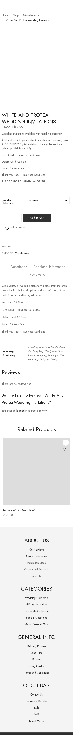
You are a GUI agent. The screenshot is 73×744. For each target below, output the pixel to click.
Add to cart (37, 218)
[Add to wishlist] (66, 443)
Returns (36, 659)
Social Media (36, 721)
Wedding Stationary (7, 202)
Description (19, 267)
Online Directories (36, 556)
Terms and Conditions (36, 673)
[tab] (19, 267)
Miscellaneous (22, 253)
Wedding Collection (36, 598)
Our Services (36, 550)
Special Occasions (36, 618)
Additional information (49, 267)
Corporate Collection (37, 611)
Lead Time (37, 653)
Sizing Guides (36, 666)
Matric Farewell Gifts (36, 624)
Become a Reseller (37, 701)
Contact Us (36, 695)
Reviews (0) (37, 274)
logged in (21, 411)
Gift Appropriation (36, 604)
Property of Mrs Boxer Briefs (19, 511)
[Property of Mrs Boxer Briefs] (36, 471)
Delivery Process (36, 646)
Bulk (36, 708)
